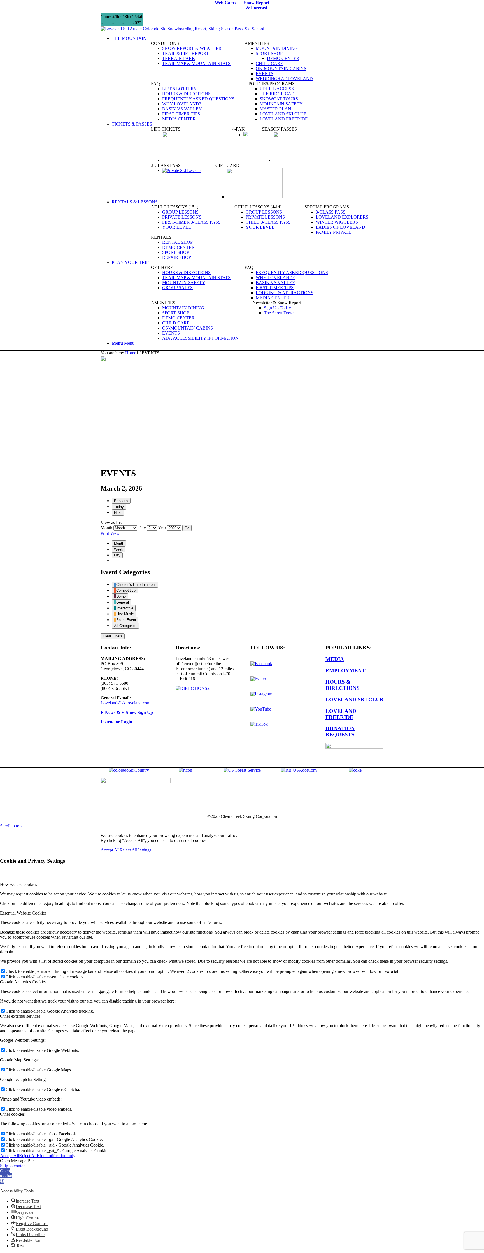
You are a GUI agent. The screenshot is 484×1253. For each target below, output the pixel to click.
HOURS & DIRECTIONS (342, 685)
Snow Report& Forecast (256, 5)
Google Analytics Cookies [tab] (23, 982)
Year (162, 527)
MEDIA (334, 659)
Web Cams (225, 2)
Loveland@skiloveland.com (125, 702)
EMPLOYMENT (345, 671)
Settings (144, 850)
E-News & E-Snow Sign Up (127, 712)
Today (119, 507)
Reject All (128, 850)
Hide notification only (56, 1155)
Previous (121, 501)
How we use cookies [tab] (18, 884)
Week (118, 549)
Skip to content (13, 1165)
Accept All (110, 850)
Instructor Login (116, 722)
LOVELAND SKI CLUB (354, 699)
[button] (6, 1176)
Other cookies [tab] (12, 1114)
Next (118, 513)
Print (110, 533)
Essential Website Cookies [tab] (23, 913)
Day (142, 527)
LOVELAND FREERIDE (340, 714)
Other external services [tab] (20, 1016)
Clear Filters (112, 636)
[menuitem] (247, 38)
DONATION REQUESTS (340, 731)
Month (106, 527)
